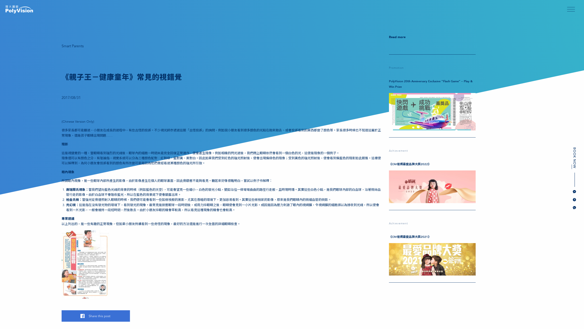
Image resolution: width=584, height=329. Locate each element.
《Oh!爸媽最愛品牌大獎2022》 (410, 164)
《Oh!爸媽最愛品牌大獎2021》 (410, 237)
